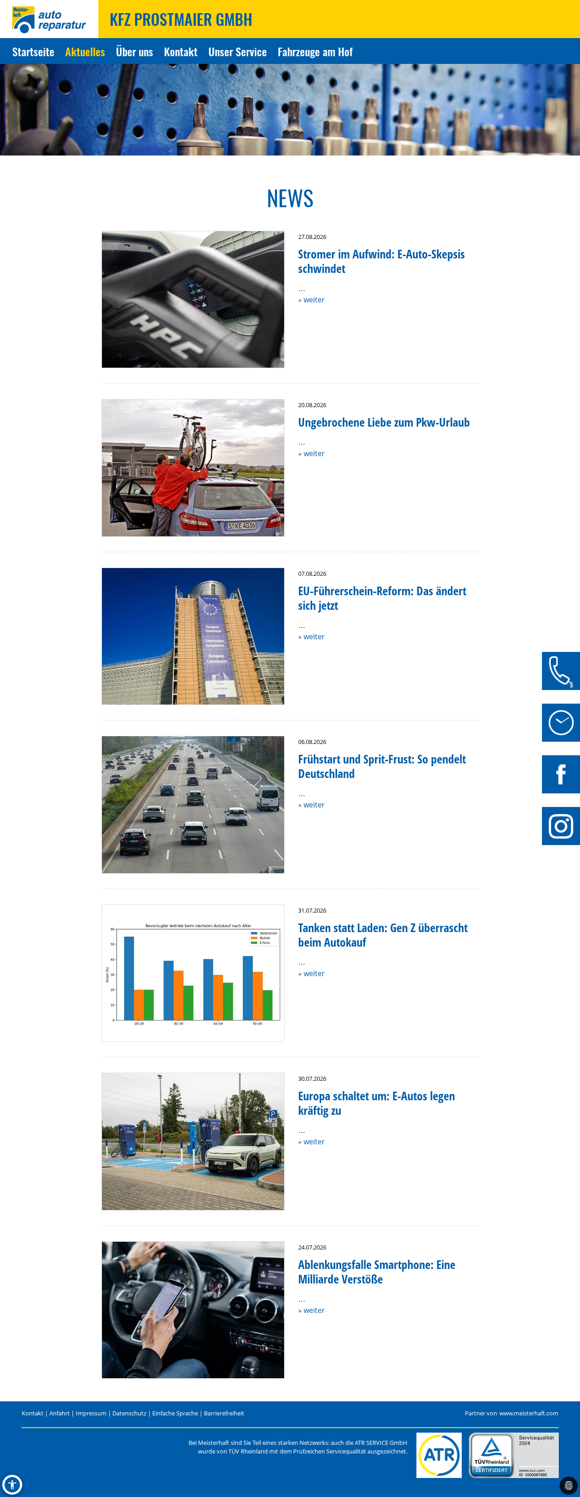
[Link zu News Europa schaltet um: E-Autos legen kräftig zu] (193, 1141)
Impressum (91, 1413)
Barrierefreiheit (224, 1413)
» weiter (311, 300)
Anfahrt (59, 1413)
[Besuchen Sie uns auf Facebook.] (561, 774)
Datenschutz (129, 1413)
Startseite (33, 51)
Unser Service (237, 51)
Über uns (134, 51)
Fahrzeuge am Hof (315, 51)
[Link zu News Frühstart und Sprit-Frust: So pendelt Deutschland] (193, 805)
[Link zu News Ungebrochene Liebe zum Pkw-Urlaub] (193, 468)
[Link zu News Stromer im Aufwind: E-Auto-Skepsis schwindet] (193, 300)
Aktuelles (85, 51)
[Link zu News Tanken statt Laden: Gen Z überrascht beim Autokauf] (193, 973)
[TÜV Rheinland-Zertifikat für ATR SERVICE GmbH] (514, 1455)
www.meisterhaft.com (528, 1413)
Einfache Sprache (175, 1413)
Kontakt (181, 51)
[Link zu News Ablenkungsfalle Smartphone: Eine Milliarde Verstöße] (193, 1310)
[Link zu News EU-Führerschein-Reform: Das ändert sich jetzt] (193, 636)
